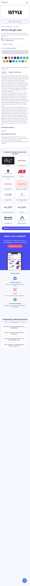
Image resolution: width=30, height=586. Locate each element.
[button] (24, 580)
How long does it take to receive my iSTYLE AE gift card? (14, 339)
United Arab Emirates (6, 26)
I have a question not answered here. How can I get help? (14, 345)
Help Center (15, 322)
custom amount (11, 48)
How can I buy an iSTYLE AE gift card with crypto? (14, 333)
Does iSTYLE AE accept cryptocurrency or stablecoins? (14, 327)
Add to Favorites (16, 21)
